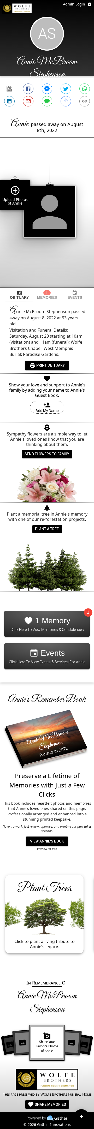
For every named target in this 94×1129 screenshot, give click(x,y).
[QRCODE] (9, 88)
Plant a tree (47, 529)
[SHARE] (66, 101)
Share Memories (50, 1104)
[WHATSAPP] (84, 88)
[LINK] (84, 101)
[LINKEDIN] (9, 101)
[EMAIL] (28, 101)
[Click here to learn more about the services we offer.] (47, 1080)
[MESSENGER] (47, 88)
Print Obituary (50, 365)
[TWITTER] (66, 88)
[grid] (47, 221)
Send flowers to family (47, 454)
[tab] (19, 295)
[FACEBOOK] (28, 88)
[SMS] (47, 101)
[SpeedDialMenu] (81, 1116)
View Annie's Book (47, 841)
